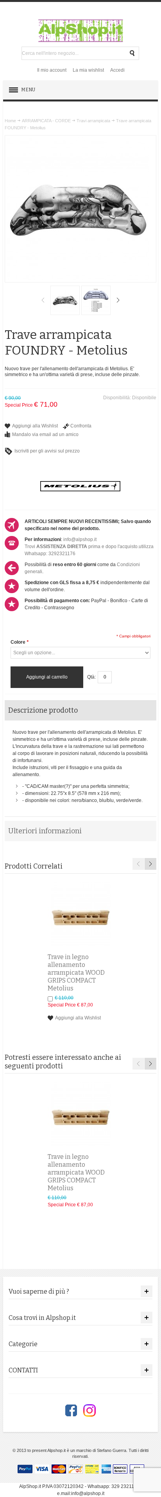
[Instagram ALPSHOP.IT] (89, 1410)
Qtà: (91, 677)
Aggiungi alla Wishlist (35, 426)
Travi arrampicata (93, 120)
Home (10, 120)
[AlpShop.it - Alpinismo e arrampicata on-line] (80, 30)
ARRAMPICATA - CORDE (46, 120)
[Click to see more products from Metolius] (80, 486)
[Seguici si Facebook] (71, 1410)
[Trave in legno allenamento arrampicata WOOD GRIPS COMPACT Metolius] (80, 914)
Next (118, 300)
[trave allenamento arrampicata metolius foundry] (65, 300)
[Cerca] (132, 53)
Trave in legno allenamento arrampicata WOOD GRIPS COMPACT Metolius (76, 972)
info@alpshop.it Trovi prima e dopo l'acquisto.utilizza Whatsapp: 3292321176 (89, 546)
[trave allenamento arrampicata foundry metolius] (96, 300)
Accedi (117, 70)
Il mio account (51, 70)
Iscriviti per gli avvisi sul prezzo (47, 451)
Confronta (80, 426)
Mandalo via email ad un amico (45, 434)
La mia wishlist (88, 70)
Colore (20, 642)
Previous (43, 300)
